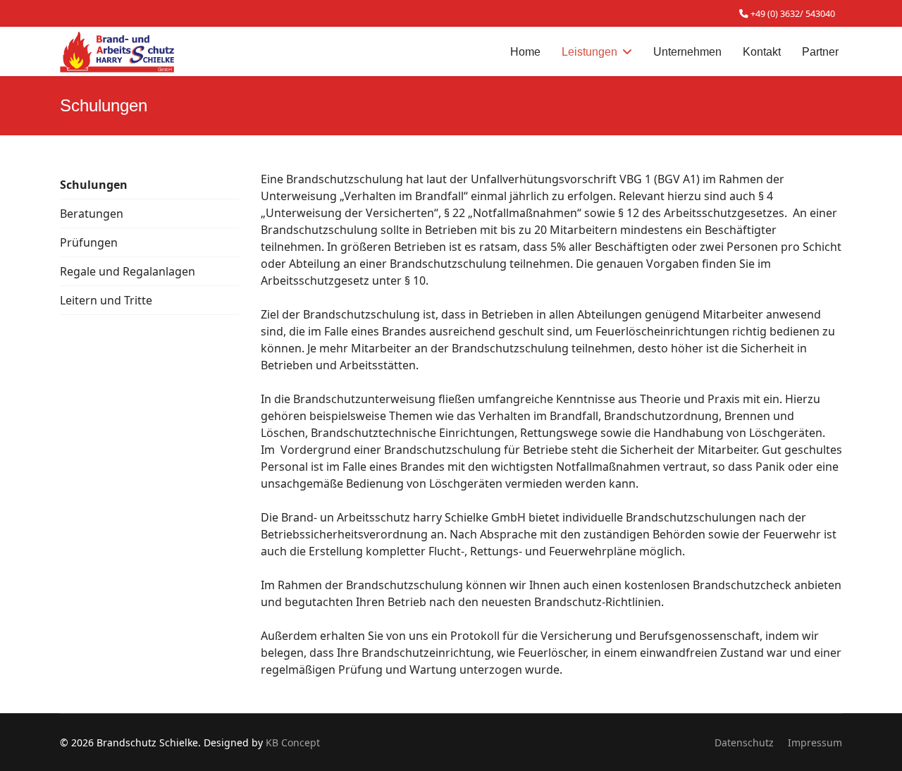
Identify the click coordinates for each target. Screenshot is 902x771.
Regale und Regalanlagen (127, 271)
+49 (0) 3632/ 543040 (792, 14)
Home (525, 52)
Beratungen (91, 213)
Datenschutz (744, 742)
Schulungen (94, 184)
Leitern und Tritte (106, 300)
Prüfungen (89, 242)
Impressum (815, 742)
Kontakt (762, 52)
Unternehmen (687, 52)
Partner (820, 52)
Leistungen (589, 52)
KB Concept (293, 742)
